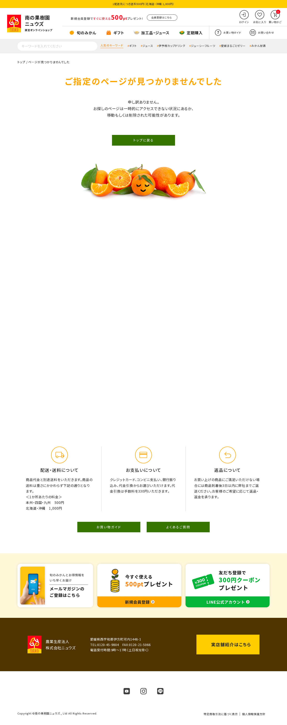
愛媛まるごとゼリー (233, 46)
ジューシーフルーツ (203, 46)
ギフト (133, 46)
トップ (21, 62)
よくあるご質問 (178, 527)
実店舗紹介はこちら (231, 644)
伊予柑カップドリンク (172, 46)
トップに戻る (143, 140)
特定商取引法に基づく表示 (221, 714)
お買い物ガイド (108, 527)
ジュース (147, 46)
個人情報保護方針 (253, 714)
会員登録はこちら (161, 17)
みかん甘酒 (258, 46)
